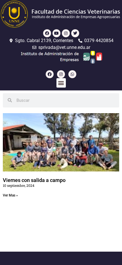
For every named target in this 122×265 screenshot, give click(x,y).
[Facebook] (47, 33)
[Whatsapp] (72, 74)
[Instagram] (66, 33)
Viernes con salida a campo (34, 180)
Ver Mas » (10, 195)
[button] (61, 83)
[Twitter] (75, 33)
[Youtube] (56, 33)
